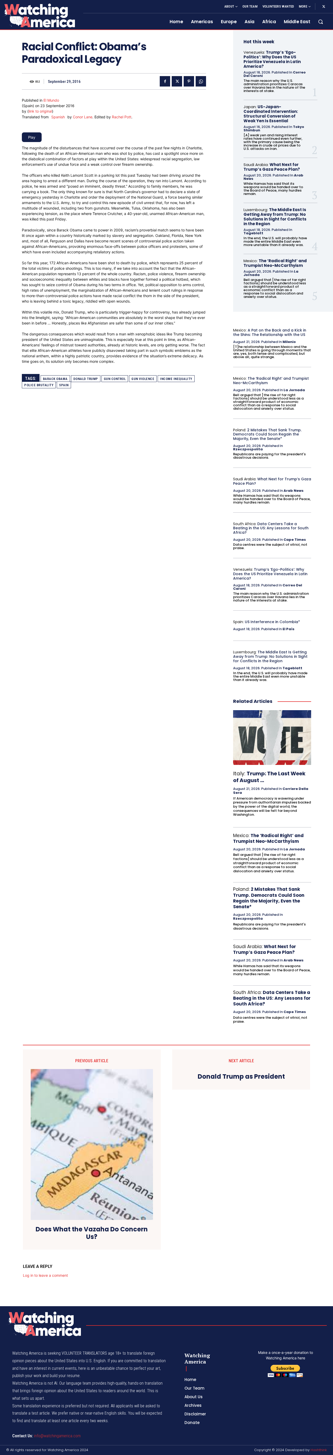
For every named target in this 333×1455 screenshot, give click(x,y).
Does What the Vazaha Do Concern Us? (92, 1233)
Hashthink (319, 1449)
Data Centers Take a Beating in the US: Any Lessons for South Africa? (271, 528)
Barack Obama (55, 379)
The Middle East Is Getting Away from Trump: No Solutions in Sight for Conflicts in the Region (275, 216)
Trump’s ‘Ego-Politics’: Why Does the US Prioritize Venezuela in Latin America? (272, 59)
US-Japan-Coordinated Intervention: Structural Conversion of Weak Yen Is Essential (271, 114)
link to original (40, 111)
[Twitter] (324, 7)
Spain (64, 385)
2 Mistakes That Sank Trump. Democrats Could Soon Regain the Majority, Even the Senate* (267, 434)
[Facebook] (165, 81)
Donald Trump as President (241, 1076)
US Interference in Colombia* (272, 621)
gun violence (142, 379)
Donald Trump (85, 379)
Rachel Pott (121, 117)
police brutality (38, 385)
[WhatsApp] (201, 81)
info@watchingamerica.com (57, 1435)
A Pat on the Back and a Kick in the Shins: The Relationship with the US (269, 332)
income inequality (176, 379)
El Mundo (51, 100)
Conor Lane (82, 117)
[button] (320, 21)
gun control (115, 379)
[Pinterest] (189, 81)
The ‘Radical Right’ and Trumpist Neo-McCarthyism (275, 263)
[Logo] (38, 15)
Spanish (58, 117)
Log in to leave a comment (45, 1275)
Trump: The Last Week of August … (269, 777)
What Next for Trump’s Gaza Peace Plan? (272, 167)
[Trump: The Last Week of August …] (272, 737)
